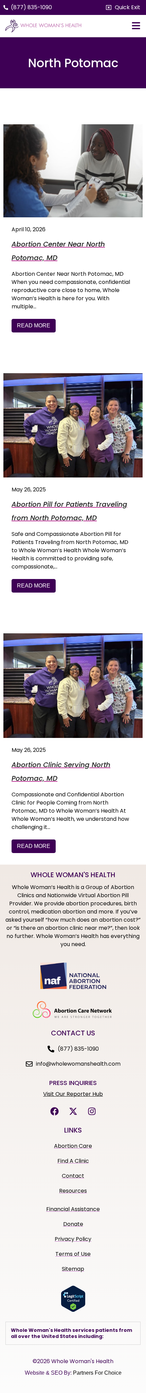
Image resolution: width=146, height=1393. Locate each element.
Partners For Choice (97, 1373)
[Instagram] (91, 1111)
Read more (33, 325)
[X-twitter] (73, 1111)
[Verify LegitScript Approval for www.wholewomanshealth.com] (73, 1310)
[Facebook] (54, 1111)
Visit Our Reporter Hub (73, 1094)
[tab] (73, 1333)
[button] (123, 7)
